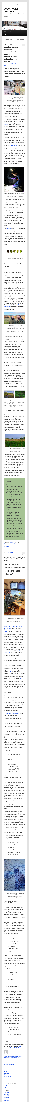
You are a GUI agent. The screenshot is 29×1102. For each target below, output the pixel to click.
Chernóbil (13, 543)
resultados (8, 228)
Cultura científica (8, 1076)
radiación (20, 545)
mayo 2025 (6, 1100)
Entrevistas (6, 34)
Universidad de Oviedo (9, 123)
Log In (5, 1085)
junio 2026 (6, 1094)
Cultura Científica (8, 31)
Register (6, 1087)
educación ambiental (15, 1056)
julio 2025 (6, 1099)
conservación (7, 545)
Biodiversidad (7, 543)
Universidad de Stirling (16, 367)
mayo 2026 (6, 1095)
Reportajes (13, 34)
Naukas (5, 1071)
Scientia (6, 1074)
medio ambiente (13, 545)
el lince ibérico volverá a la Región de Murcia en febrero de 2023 (13, 626)
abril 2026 (6, 1097)
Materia (5, 1070)
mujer (8, 1057)
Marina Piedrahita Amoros (11, 553)
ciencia (16, 543)
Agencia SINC (7, 1073)
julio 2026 (6, 1092)
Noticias (15, 31)
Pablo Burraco (14, 145)
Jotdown (6, 1078)
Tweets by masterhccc (9, 1064)
